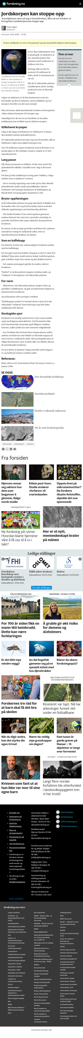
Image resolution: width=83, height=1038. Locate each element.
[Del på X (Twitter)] (7, 449)
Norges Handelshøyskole (43, 979)
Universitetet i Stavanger (68, 990)
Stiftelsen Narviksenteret (68, 953)
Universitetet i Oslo (66, 987)
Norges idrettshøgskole (42, 991)
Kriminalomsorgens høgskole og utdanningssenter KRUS (16, 993)
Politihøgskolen (65, 912)
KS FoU (10, 984)
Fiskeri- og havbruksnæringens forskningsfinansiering (16, 940)
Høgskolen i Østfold (15, 967)
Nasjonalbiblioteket (41, 932)
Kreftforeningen (13, 987)
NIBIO (10, 1004)
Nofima (36, 965)
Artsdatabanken (13, 923)
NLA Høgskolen (39, 912)
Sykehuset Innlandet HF (68, 959)
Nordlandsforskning (41, 971)
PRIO (62, 916)
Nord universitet (39, 968)
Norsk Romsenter (40, 1000)
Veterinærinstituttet (67, 1007)
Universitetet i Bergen (67, 981)
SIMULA (63, 927)
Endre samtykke (16, 899)
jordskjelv (19, 444)
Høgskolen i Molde (14, 964)
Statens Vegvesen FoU (67, 950)
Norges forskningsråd (42, 982)
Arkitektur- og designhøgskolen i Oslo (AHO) (16, 918)
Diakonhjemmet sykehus (16, 926)
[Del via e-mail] (14, 449)
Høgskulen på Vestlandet (16, 973)
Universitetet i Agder (67, 978)
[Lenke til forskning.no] (39, 3)
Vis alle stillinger (41, 587)
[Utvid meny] (80, 4)
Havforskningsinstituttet (16, 960)
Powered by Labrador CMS (41, 1030)
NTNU (36, 929)
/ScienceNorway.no (69, 826)
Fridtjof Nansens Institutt (16, 954)
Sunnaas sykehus (66, 956)
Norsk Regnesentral (41, 997)
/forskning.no (67, 817)
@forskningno (67, 812)
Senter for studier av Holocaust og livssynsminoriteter (67, 941)
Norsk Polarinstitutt (41, 994)
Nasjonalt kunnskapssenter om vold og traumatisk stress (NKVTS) (43, 937)
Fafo (9, 935)
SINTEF (62, 930)
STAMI (62, 946)
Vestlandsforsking (66, 1004)
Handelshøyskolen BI (15, 957)
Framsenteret (12, 951)
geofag (30, 444)
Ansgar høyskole (14, 912)
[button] (3, 559)
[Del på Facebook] (3, 449)
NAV (9, 1001)
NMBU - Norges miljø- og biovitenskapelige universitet (43, 918)
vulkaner (6, 444)
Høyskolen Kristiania (15, 976)
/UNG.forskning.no (69, 821)
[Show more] (69, 86)
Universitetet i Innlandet (68, 984)
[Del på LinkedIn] (11, 449)
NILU (9, 1013)
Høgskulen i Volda (14, 970)
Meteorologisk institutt (16, 998)
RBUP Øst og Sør (66, 919)
